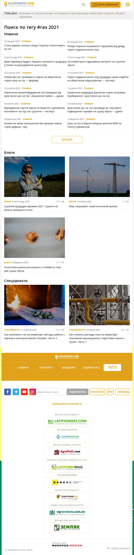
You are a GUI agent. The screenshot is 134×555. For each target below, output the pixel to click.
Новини (26, 41)
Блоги (7, 201)
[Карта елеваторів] (112, 367)
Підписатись (77, 391)
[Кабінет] (67, 376)
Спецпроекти (12, 329)
